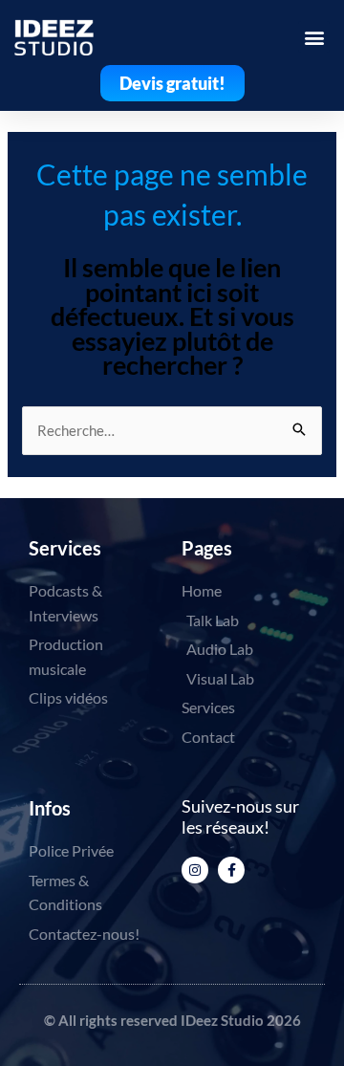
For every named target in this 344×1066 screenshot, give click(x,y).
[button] (314, 37)
